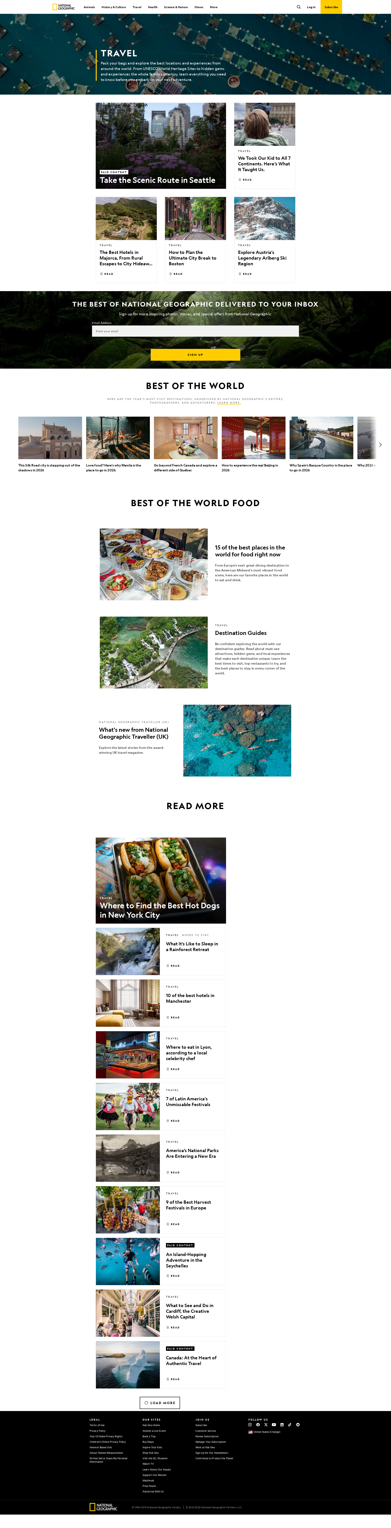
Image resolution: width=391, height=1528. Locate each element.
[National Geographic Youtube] (274, 1424)
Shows (198, 7)
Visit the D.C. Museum (155, 1458)
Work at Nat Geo (205, 1447)
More (213, 7)
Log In (311, 7)
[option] (50, 445)
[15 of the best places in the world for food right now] (195, 564)
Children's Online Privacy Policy (108, 1441)
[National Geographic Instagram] (250, 1424)
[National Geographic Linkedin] (281, 1424)
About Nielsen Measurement (106, 1452)
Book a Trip (149, 1436)
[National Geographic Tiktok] (289, 1424)
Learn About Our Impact (157, 1469)
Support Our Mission (154, 1475)
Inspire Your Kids (152, 1447)
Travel (137, 7)
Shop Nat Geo (151, 1452)
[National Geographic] (64, 7)
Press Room (149, 1486)
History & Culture (114, 7)
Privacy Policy (97, 1430)
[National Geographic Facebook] (257, 1424)
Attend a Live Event (154, 1430)
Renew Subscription (207, 1436)
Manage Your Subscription (211, 1441)
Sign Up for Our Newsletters (212, 1452)
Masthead (148, 1480)
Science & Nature (176, 7)
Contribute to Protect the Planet (214, 1458)
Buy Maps (148, 1441)
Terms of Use (97, 1425)
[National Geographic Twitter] (265, 1424)
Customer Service (206, 1430)
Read (247, 179)
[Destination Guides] (195, 652)
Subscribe (201, 1425)
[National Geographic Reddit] (297, 1424)
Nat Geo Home (151, 1425)
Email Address (101, 322)
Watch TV (148, 1463)
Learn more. (229, 402)
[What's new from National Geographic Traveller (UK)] (195, 741)
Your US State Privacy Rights (106, 1436)
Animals (89, 7)
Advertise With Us (153, 1491)
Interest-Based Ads (101, 1447)
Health (152, 7)
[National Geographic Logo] (104, 1510)
